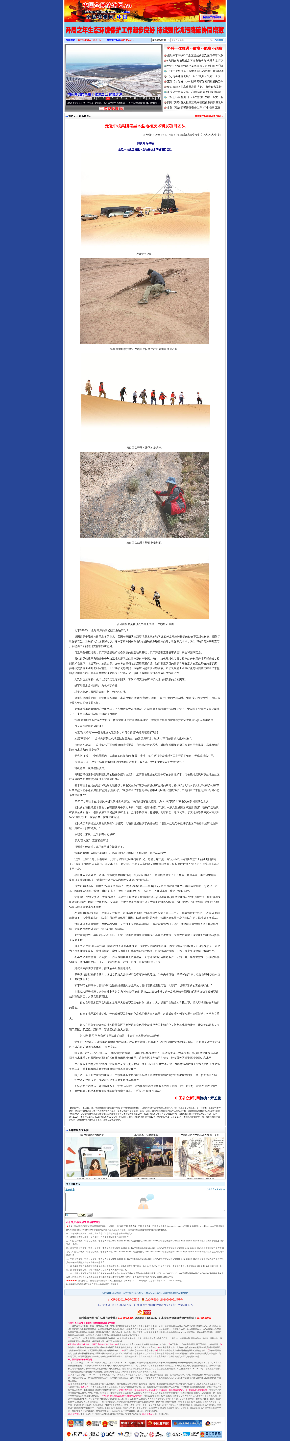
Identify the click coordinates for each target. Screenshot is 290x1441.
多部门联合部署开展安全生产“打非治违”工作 (194, 107)
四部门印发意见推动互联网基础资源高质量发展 (195, 102)
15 (158, 98)
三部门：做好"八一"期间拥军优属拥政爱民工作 (195, 81)
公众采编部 (116, 1293)
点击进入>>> (127, 40)
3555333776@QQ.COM (90, 40)
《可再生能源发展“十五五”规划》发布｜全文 (194, 76)
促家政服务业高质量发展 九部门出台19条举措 (194, 86)
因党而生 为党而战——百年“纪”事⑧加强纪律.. (79, 103)
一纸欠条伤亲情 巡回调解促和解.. (200, 1174)
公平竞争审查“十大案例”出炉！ (146, 1174)
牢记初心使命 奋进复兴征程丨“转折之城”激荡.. (126, 103)
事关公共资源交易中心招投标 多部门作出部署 (194, 92)
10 (135, 98)
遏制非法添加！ (92, 1174)
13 (149, 98)
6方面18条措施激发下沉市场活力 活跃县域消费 (195, 60)
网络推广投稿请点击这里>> (209, 116)
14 (153, 98)
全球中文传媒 (92, 10)
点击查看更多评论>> (215, 1189)
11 (140, 98)
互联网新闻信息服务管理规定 (118, 1233)
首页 (71, 116)
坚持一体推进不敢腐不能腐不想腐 (195, 48)
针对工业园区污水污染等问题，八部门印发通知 (195, 65)
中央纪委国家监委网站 (187, 134)
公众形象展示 (83, 116)
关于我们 (106, 1293)
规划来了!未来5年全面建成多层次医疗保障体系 (195, 55)
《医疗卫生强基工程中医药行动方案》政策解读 (195, 71)
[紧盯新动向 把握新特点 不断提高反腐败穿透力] (145, 33)
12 (144, 98)
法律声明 (127, 1293)
